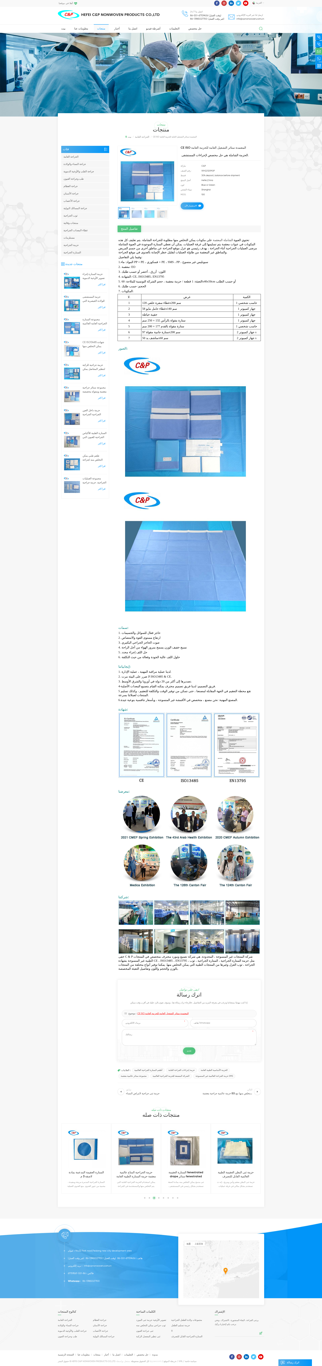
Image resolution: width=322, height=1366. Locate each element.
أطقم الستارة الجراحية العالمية (148, 1070)
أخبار (117, 28)
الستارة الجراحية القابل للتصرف (186, 1336)
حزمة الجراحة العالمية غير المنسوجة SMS (214, 1076)
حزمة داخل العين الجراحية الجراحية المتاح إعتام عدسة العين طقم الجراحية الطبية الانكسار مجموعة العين (93, 413)
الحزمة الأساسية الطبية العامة (214, 1070)
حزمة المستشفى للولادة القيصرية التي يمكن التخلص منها (94, 299)
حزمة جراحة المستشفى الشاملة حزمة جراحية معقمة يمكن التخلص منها (236, 1175)
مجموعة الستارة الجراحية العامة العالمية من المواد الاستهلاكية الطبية (95, 322)
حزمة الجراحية (71, 245)
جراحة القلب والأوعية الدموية (79, 171)
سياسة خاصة (191, 1361)
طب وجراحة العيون (74, 179)
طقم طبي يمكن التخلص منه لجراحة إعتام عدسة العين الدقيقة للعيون (93, 458)
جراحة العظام (71, 186)
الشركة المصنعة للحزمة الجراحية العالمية (171, 1076)
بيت (63, 28)
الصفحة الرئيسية (66, 1355)
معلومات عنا (81, 28)
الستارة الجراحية (72, 252)
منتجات (101, 28)
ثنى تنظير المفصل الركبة (148, 1336)
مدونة (155, 1355)
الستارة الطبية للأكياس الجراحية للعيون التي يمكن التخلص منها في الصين (94, 435)
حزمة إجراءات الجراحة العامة (181, 1070)
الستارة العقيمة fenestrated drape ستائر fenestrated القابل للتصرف (136, 1175)
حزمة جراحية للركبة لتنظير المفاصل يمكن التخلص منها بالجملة (94, 367)
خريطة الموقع (170, 1361)
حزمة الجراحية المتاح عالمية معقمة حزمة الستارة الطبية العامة (86, 1174)
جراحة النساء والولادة (75, 164)
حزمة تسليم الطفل (180, 1325)
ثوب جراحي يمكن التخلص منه (151, 1325)
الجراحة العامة (71, 157)
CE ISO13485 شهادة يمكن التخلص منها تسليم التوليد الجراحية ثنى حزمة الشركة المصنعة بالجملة (94, 344)
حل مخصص (195, 28)
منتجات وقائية (71, 223)
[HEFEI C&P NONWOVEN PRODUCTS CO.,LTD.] (68, 14)
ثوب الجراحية (70, 215)
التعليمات (174, 28)
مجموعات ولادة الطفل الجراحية (186, 1320)
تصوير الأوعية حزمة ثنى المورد (151, 1320)
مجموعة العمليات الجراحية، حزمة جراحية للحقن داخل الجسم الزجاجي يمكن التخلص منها (94, 481)
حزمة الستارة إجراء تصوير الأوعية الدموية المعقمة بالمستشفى (94, 276)
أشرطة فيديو (153, 28)
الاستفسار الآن (191, 206)
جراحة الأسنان (71, 193)
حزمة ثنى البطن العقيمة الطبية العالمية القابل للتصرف (186, 1174)
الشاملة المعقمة (223, 240)
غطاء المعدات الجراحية (76, 230)
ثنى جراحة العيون (144, 1331)
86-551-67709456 (126, 1258)
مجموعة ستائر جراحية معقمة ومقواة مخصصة (94, 389)
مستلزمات (69, 238)
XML (181, 1361)
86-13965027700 (94, 1258)
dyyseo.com (156, 1361)
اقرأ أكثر (101, 285)
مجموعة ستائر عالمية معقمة (134, 1076)
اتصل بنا (132, 28)
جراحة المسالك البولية (75, 208)
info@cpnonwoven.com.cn (250, 19)
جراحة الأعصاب (72, 201)
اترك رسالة (293, 1362)
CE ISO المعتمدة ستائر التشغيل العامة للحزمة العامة (163, 1013)
